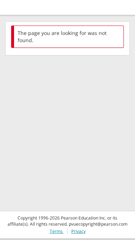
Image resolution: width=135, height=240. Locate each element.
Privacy (78, 231)
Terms (57, 231)
